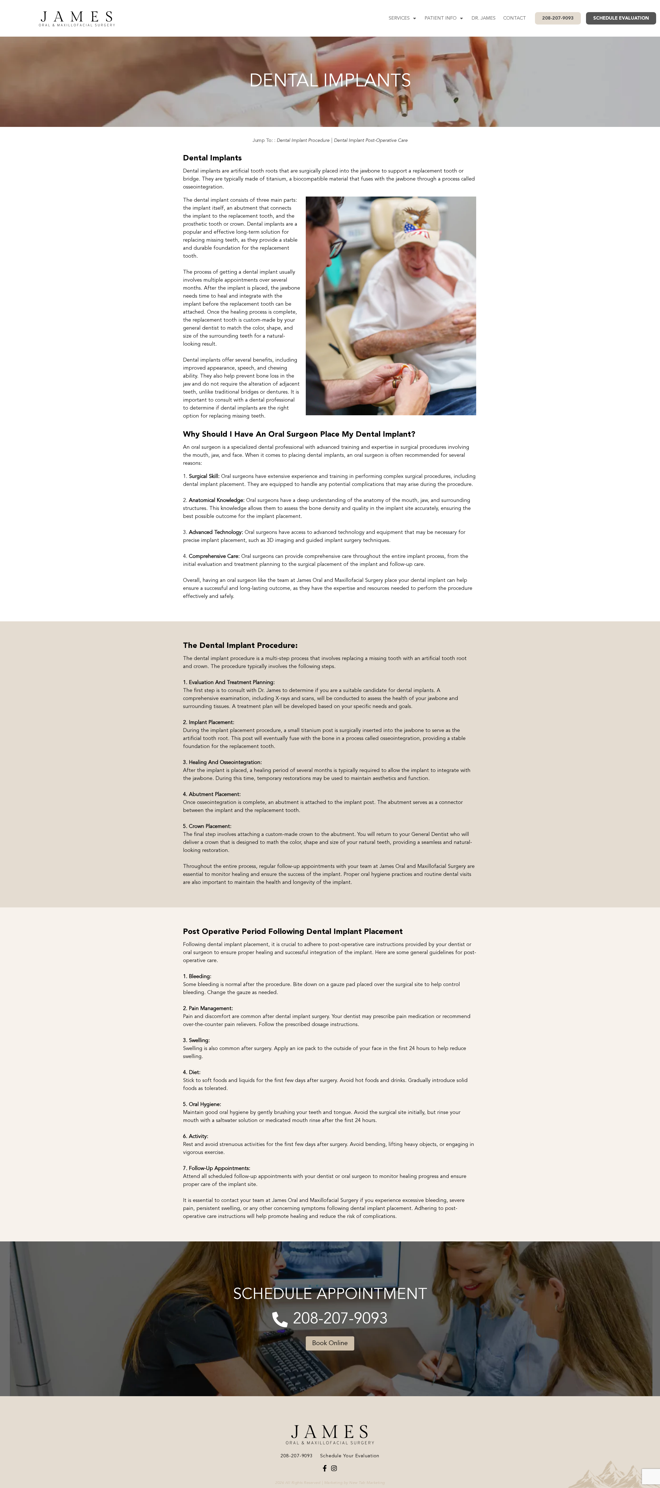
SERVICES (399, 18)
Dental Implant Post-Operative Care (371, 140)
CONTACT (514, 18)
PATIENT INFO (441, 18)
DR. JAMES (484, 18)
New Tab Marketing (366, 1483)
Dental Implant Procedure (302, 140)
